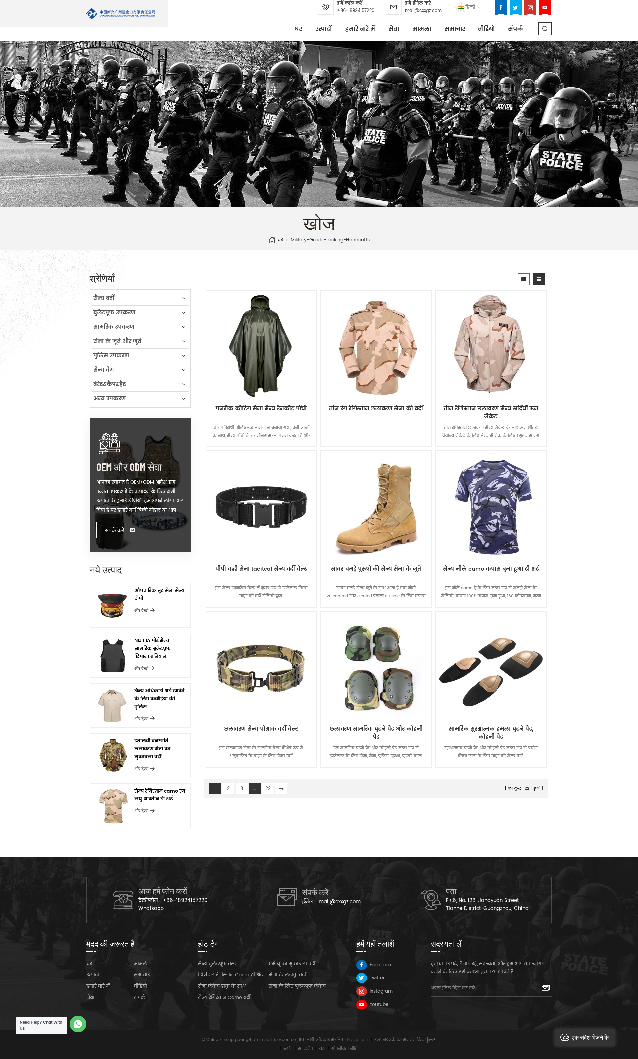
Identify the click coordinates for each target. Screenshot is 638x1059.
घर (298, 29)
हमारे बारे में (360, 29)
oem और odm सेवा (129, 467)
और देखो (141, 610)
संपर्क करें (114, 530)
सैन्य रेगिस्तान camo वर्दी (224, 997)
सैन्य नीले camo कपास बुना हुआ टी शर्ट (491, 569)
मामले (140, 964)
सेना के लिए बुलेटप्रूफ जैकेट (297, 986)
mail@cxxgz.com (423, 10)
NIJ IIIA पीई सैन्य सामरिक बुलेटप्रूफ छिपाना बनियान (152, 648)
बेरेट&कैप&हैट (109, 384)
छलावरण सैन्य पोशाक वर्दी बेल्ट (261, 729)
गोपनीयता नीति (344, 1049)
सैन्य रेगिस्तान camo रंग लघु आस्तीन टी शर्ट (159, 795)
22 (268, 788)
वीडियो (486, 29)
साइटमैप (305, 1049)
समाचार (454, 29)
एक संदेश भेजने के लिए (590, 1040)
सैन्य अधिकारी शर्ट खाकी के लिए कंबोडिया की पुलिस (159, 699)
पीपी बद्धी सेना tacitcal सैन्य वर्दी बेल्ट (261, 569)
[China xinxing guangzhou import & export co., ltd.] (120, 13)
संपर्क (515, 29)
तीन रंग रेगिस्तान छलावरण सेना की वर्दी (376, 409)
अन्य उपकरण (109, 398)
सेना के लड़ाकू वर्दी (287, 975)
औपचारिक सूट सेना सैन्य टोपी (159, 594)
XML (322, 1049)
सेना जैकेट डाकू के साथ (222, 986)
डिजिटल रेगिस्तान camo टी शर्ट (230, 975)
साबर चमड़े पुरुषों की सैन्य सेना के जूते (376, 569)
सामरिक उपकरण (113, 327)
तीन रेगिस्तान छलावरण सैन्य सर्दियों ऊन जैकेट (491, 413)
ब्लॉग (288, 1049)
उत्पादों (323, 29)
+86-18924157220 (355, 10)
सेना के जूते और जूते (117, 341)
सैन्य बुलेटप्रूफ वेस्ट (217, 964)
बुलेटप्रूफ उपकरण (114, 312)
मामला (421, 29)
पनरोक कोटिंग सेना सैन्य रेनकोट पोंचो (261, 409)
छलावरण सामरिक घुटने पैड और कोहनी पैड (376, 733)
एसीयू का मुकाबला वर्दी (292, 964)
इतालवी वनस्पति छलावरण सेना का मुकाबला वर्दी (152, 749)
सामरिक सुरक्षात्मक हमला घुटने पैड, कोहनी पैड (491, 733)
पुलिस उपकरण (111, 355)
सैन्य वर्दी (103, 298)
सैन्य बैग (103, 370)
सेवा (393, 29)
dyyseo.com (357, 1040)
